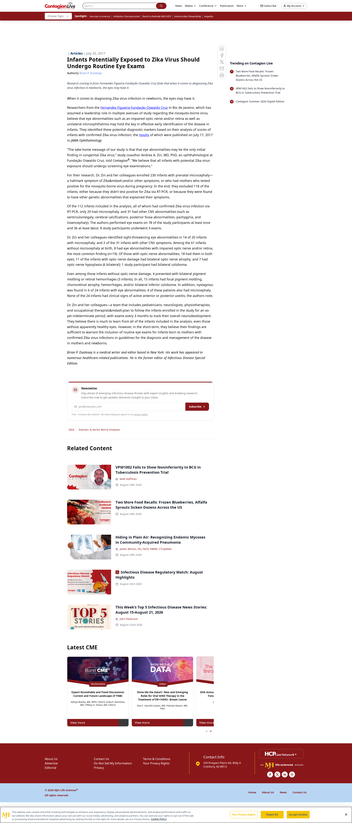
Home (252, 792)
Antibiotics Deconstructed (126, 16)
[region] (176, 815)
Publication (227, 6)
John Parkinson (129, 619)
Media (189, 6)
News (178, 6)
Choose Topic (56, 16)
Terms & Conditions (156, 759)
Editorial (50, 768)
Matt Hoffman (128, 479)
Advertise (51, 763)
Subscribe (195, 406)
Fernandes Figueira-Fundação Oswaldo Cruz (134, 107)
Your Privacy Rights (156, 763)
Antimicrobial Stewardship (187, 16)
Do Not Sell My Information (113, 763)
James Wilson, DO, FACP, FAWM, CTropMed (145, 549)
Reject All (272, 814)
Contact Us (101, 759)
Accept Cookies (298, 814)
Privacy (99, 768)
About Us (51, 759)
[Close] (346, 814)
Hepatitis (208, 16)
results (144, 135)
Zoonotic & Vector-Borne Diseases (99, 429)
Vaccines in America (100, 16)
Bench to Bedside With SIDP (157, 16)
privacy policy (141, 414)
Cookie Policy (158, 819)
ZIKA (71, 429)
